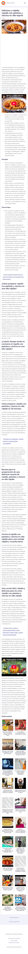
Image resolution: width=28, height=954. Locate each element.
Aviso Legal (14, 940)
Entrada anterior (14, 917)
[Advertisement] (14, 51)
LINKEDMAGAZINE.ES (10, 2)
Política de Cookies (14, 942)
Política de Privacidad (14, 938)
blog (3, 18)
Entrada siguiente (14, 921)
